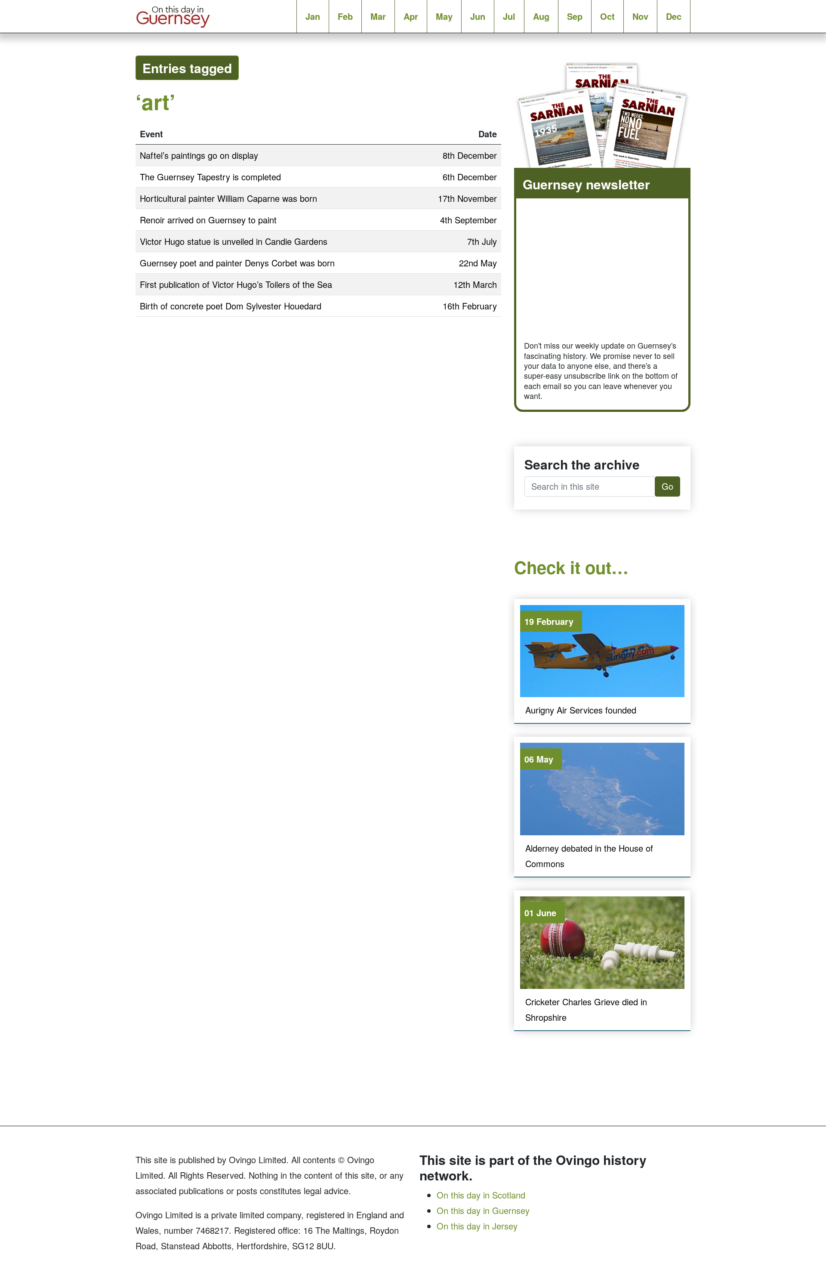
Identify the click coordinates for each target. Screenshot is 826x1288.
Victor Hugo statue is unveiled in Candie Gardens (233, 241)
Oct (607, 16)
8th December (470, 155)
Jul (509, 16)
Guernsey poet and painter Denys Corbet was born (237, 262)
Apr (411, 16)
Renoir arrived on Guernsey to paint (208, 219)
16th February (470, 306)
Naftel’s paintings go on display (199, 155)
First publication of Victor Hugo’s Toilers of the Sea (236, 284)
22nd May (478, 262)
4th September (468, 219)
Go (667, 486)
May (444, 16)
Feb (345, 16)
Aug (541, 16)
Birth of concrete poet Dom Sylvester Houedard (230, 306)
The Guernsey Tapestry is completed (210, 176)
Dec (673, 16)
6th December (470, 176)
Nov (640, 16)
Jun (477, 16)
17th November (467, 198)
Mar (378, 16)
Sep (575, 16)
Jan (312, 16)
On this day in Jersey (477, 1226)
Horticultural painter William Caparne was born (228, 198)
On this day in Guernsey (483, 1210)
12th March (475, 284)
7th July (482, 241)
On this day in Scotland (481, 1195)
